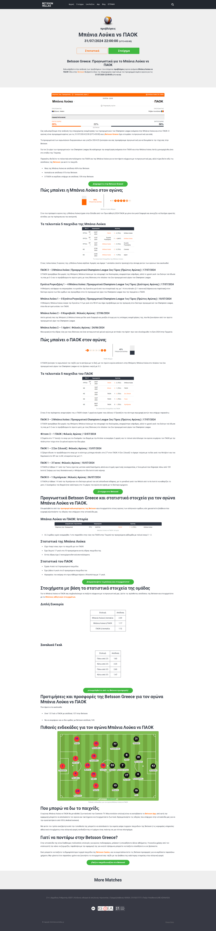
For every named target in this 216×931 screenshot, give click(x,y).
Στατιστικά (92, 50)
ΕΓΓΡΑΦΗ (111, 4)
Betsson (81, 72)
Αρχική (71, 4)
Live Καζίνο (90, 4)
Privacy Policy (169, 922)
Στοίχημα (79, 4)
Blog (103, 4)
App (98, 4)
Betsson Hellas (47, 4)
